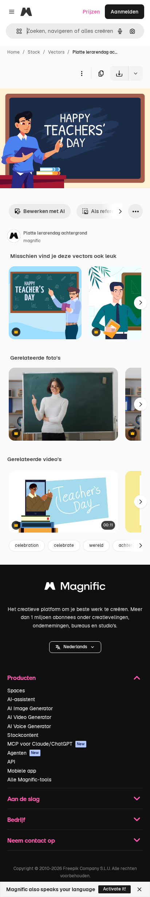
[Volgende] (120, 211)
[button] (75, 647)
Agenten (23, 753)
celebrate (64, 545)
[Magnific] (75, 588)
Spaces (16, 690)
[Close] (139, 889)
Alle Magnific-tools (29, 779)
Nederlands (75, 647)
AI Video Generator (29, 717)
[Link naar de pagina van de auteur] (13, 237)
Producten (21, 677)
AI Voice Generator (29, 726)
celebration (27, 545)
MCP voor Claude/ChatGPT (46, 744)
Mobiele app (21, 771)
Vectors (56, 52)
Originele (47, 97)
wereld (96, 545)
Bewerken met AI (44, 211)
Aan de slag (23, 799)
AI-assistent (21, 699)
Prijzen (91, 11)
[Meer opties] (81, 73)
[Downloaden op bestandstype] (135, 73)
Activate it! (114, 889)
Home (13, 52)
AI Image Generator (30, 708)
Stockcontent (22, 735)
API (11, 761)
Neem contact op (31, 840)
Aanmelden (124, 11)
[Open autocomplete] (16, 31)
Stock (34, 52)
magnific (32, 241)
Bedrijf (16, 819)
